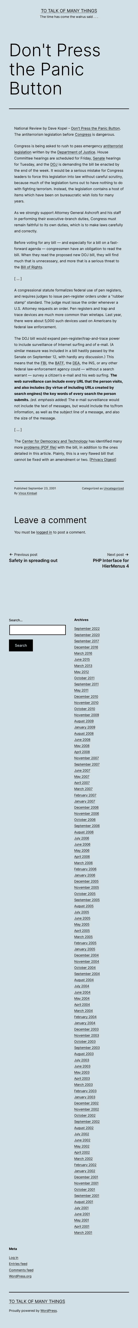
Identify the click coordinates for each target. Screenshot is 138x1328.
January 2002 (84, 1171)
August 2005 (84, 906)
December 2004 (86, 955)
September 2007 (87, 764)
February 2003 (85, 1091)
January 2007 (84, 801)
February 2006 (85, 869)
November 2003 (86, 1035)
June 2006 (82, 844)
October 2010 (84, 709)
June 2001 (82, 1214)
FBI (43, 363)
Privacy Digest (103, 459)
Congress (83, 134)
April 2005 (82, 931)
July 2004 (81, 986)
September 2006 (87, 826)
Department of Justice (76, 152)
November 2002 (86, 1109)
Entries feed (18, 1264)
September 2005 (87, 900)
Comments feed (21, 1270)
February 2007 (85, 795)
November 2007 (86, 758)
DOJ (54, 164)
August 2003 (84, 1054)
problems (40, 447)
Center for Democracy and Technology (55, 441)
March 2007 (83, 789)
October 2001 (84, 1189)
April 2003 (82, 1078)
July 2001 (81, 1208)
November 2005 (86, 887)
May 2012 (81, 672)
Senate (99, 158)
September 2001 (86, 1196)
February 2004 (85, 1017)
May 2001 (81, 1220)
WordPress (48, 1310)
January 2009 (84, 727)
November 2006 (86, 813)
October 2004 (85, 968)
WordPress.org (20, 1276)
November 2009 (86, 715)
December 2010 (86, 696)
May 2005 (81, 924)
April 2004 (82, 1004)
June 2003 (82, 1066)
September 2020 (87, 635)
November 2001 (86, 1183)
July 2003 (81, 1060)
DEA (76, 363)
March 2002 (83, 1159)
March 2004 (83, 1011)
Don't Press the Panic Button (95, 128)
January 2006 (84, 875)
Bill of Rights (31, 267)
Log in (13, 1258)
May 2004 (82, 998)
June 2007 (82, 770)
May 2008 (81, 746)
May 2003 (81, 1072)
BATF (59, 363)
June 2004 (82, 992)
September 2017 (86, 641)
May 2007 (81, 776)
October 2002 (85, 1115)
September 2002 (87, 1121)
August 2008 (84, 733)
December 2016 (86, 647)
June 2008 (82, 740)
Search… (16, 620)
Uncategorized (114, 488)
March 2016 (83, 653)
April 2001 (81, 1226)
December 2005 (86, 881)
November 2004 (86, 961)
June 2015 (82, 659)
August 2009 (84, 721)
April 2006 (82, 856)
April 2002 (82, 1152)
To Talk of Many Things (69, 10)
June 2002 (82, 1140)
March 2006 (83, 863)
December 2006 (86, 807)
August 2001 (83, 1202)
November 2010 (86, 703)
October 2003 (85, 1041)
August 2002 (84, 1128)
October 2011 (84, 678)
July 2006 (81, 838)
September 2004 (87, 974)
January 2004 (84, 1023)
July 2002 (81, 1134)
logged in (44, 532)
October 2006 (85, 820)
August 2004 (84, 980)
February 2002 (85, 1165)
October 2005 (85, 894)
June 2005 (82, 918)
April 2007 (82, 783)
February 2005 (85, 943)
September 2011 (86, 684)
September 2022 (87, 628)
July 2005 (81, 912)
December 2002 (86, 1103)
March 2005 (83, 937)
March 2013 (83, 666)
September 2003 (87, 1048)
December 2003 (86, 1029)
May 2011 (81, 690)
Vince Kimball (28, 493)
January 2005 (84, 949)
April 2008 (82, 752)
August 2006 (84, 832)
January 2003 (84, 1097)
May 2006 (81, 850)
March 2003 (83, 1084)
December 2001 (86, 1177)
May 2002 (81, 1146)
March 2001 (83, 1232)
